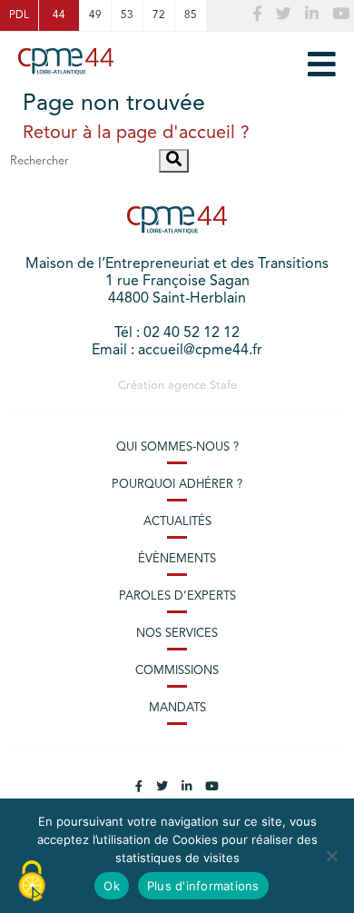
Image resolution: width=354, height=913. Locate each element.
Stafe (223, 386)
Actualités (177, 522)
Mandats (177, 708)
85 (190, 15)
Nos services (177, 634)
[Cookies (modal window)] (32, 882)
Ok (111, 885)
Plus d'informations (203, 885)
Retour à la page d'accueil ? (136, 133)
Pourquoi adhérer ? (177, 485)
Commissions (177, 671)
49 (95, 15)
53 (127, 15)
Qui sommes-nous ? (177, 447)
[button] (174, 161)
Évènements (177, 559)
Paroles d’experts (177, 596)
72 (158, 15)
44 (59, 15)
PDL (19, 15)
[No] (331, 856)
